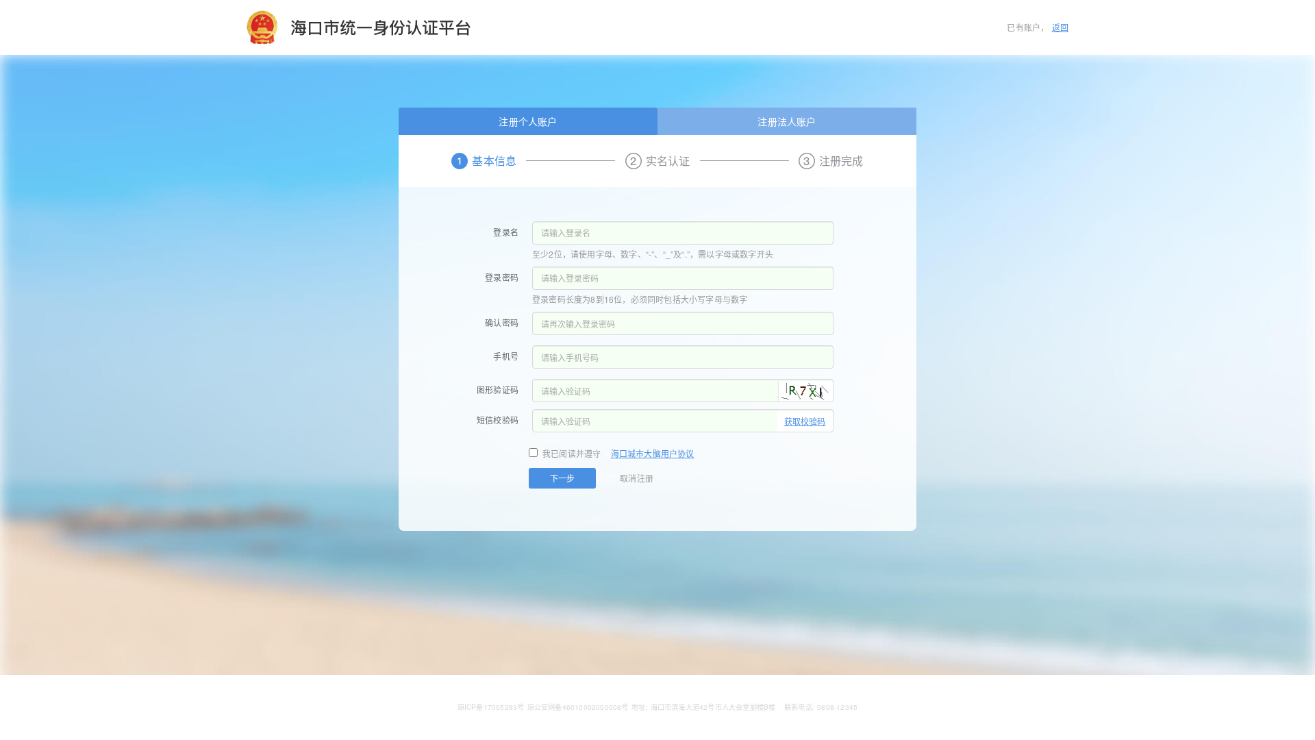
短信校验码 (497, 420)
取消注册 (636, 478)
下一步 (562, 478)
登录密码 (501, 277)
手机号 (505, 356)
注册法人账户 (786, 121)
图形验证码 (497, 389)
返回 (1060, 27)
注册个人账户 (528, 121)
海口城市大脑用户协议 (652, 453)
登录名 (505, 232)
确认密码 (501, 322)
